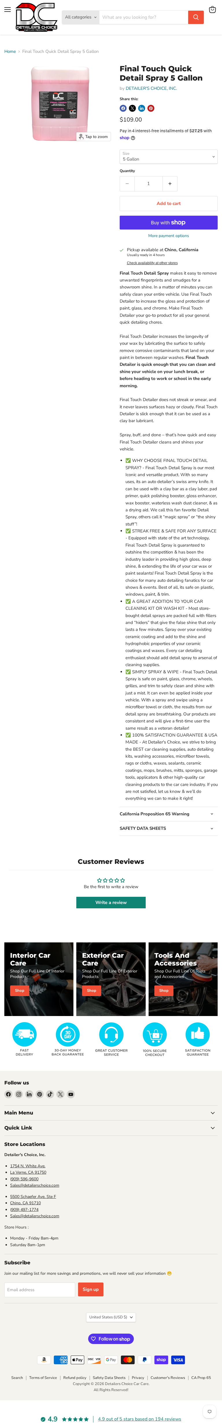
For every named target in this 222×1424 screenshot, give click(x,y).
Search (17, 1377)
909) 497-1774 (24, 1209)
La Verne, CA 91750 (28, 1172)
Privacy (138, 1377)
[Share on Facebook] (123, 108)
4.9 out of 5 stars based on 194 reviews (139, 1419)
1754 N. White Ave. (27, 1166)
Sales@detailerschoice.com (34, 1185)
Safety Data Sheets (109, 1377)
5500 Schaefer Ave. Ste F (33, 1196)
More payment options (168, 236)
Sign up (91, 1289)
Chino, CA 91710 (25, 1203)
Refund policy (74, 1377)
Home (10, 51)
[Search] (196, 17)
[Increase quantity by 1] (170, 183)
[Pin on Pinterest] (150, 108)
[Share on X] (132, 108)
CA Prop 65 (201, 1377)
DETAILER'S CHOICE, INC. (151, 88)
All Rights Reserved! (111, 1390)
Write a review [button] (111, 902)
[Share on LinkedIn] (141, 108)
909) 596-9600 (24, 1179)
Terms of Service (43, 1377)
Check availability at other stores (152, 263)
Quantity (127, 171)
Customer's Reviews (168, 1377)
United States (108, 1317)
